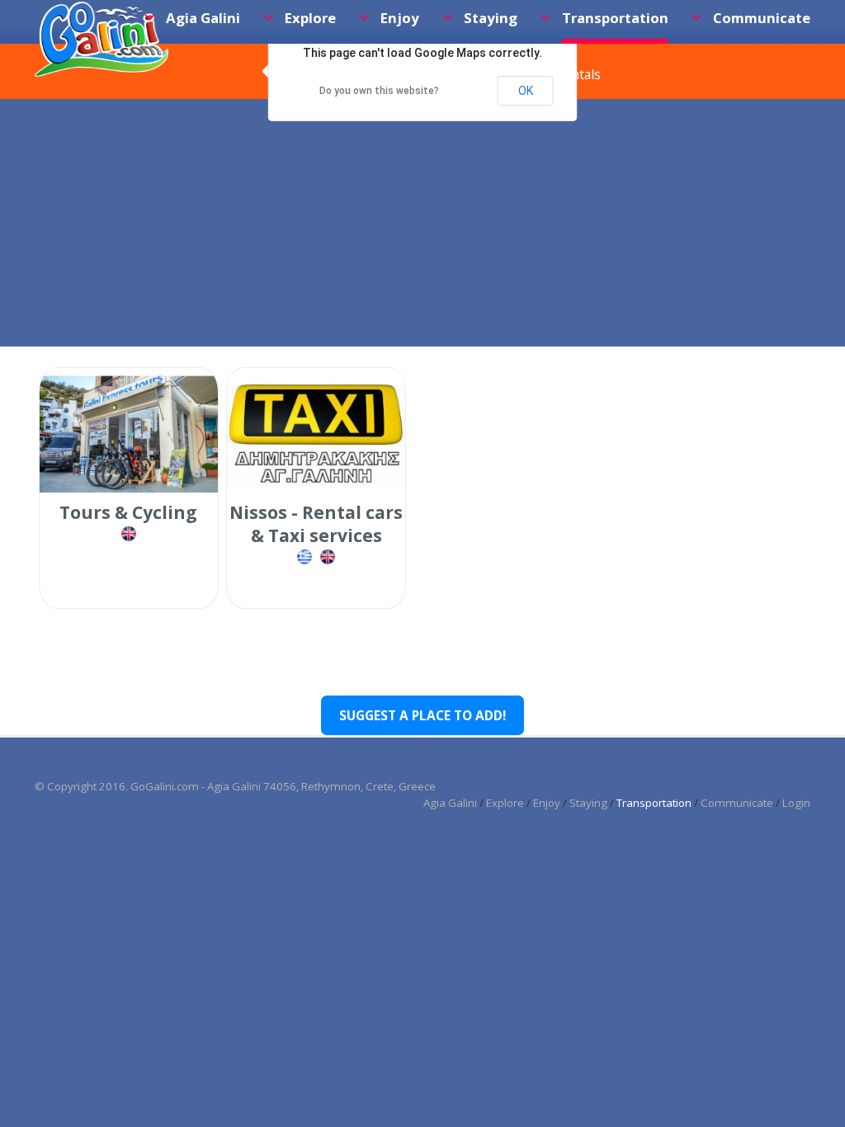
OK (525, 90)
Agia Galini (450, 802)
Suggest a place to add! (422, 715)
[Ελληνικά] (306, 562)
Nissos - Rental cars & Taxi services (316, 524)
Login (796, 802)
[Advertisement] (422, 222)
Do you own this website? (379, 91)
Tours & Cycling (128, 512)
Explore (505, 802)
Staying (588, 802)
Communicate (737, 802)
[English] (129, 539)
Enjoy (546, 802)
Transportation (654, 802)
